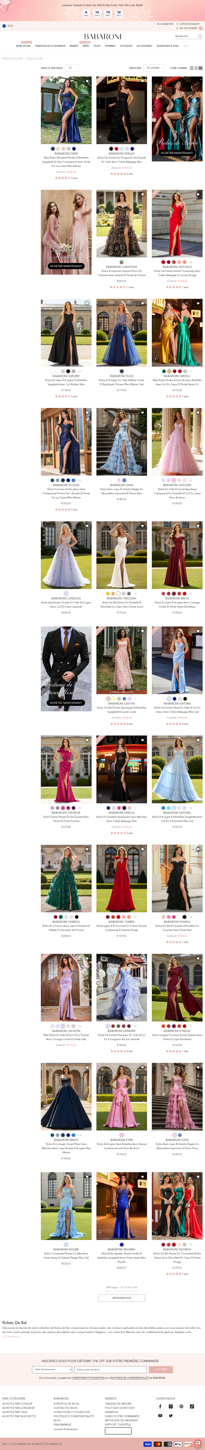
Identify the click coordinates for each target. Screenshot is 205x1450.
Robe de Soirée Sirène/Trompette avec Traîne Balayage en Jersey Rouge (177, 273)
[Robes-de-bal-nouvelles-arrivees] (177, 118)
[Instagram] (171, 1406)
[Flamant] (179, 262)
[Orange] (184, 262)
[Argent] (63, 371)
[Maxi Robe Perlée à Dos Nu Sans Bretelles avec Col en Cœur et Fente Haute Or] (177, 332)
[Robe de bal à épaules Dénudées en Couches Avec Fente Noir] (177, 878)
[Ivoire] (57, 371)
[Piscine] (168, 808)
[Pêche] (179, 1244)
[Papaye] (129, 917)
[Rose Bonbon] (174, 480)
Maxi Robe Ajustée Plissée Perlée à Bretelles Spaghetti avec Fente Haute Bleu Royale (122, 1257)
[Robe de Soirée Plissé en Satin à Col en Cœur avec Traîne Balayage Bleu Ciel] (177, 660)
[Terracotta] (113, 1026)
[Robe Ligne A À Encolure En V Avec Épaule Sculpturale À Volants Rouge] (121, 878)
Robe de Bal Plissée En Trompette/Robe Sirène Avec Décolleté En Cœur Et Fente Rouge (177, 1257)
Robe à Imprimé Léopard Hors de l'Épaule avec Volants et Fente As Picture (122, 273)
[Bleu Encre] (52, 480)
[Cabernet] (129, 1026)
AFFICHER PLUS (121, 1298)
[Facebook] (160, 1406)
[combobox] (186, 36)
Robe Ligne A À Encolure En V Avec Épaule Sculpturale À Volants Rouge (122, 928)
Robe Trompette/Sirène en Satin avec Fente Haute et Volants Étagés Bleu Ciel (66, 1255)
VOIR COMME (178, 68)
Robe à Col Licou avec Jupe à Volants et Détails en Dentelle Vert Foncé (66, 928)
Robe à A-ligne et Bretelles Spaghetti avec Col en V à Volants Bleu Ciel (177, 819)
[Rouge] (116, 149)
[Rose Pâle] (179, 480)
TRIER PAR (135, 68)
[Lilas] (127, 149)
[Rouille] (174, 262)
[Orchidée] (68, 808)
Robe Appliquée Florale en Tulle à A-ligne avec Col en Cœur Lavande (66, 604)
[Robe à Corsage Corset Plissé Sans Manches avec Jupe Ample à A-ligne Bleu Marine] (66, 1097)
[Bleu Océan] (73, 480)
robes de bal (35, 59)
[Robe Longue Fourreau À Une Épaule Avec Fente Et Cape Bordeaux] (177, 987)
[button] (72, 68)
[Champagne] (58, 149)
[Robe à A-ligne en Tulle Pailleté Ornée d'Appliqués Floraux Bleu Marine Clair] (121, 332)
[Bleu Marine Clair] (121, 371)
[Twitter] (171, 1416)
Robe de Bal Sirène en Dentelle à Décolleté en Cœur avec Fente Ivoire (121, 604)
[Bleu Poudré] (57, 480)
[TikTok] (192, 1406)
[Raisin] (73, 808)
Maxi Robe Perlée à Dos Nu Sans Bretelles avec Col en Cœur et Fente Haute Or (177, 382)
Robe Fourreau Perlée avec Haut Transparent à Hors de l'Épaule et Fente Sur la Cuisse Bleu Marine (66, 493)
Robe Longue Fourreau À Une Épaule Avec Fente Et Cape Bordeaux (177, 1037)
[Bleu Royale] (74, 149)
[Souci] (108, 593)
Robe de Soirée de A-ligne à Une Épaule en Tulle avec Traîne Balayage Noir (121, 160)
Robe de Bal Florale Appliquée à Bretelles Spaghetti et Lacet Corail (121, 710)
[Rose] (119, 480)
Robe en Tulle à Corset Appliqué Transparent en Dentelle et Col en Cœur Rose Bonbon (177, 493)
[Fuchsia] (63, 808)
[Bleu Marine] (53, 149)
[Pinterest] (181, 1406)
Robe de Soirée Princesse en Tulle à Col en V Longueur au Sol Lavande (121, 1037)
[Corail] (108, 699)
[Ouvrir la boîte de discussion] (197, 1443)
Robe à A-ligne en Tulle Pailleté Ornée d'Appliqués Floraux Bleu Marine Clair (121, 382)
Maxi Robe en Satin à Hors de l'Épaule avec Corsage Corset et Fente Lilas (66, 1037)
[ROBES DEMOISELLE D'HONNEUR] (66, 232)
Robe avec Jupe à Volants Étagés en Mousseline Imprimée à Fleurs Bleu (121, 491)
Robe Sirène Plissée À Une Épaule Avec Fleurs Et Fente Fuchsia (66, 819)
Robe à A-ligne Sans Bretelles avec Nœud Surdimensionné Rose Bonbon (121, 1146)
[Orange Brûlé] (163, 1026)
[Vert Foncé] (164, 371)
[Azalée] (168, 917)
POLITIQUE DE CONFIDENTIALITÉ (129, 1377)
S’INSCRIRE (161, 1369)
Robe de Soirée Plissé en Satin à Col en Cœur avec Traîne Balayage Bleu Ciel (177, 710)
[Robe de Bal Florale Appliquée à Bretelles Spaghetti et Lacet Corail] (121, 660)
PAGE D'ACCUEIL (12, 59)
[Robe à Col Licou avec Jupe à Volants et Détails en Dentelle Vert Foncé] (66, 878)
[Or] (169, 371)
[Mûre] (168, 593)
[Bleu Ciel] (121, 149)
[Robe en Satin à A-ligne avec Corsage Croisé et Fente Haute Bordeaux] (177, 555)
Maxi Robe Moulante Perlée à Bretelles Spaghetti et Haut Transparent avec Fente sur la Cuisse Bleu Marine (66, 162)
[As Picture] (121, 262)
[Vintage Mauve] (73, 371)
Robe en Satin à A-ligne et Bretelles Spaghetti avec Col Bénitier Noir (66, 382)
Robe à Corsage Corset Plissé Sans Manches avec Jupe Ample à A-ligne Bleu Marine (66, 1148)
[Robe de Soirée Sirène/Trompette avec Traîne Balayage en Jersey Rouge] (177, 223)
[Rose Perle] (184, 480)
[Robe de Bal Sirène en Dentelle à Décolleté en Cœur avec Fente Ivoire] (121, 555)
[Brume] (179, 808)
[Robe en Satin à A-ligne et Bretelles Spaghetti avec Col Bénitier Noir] (66, 332)
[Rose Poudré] (63, 149)
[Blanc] (52, 371)
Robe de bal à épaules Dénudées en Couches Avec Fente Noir (177, 928)
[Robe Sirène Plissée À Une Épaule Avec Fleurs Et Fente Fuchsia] (66, 769)
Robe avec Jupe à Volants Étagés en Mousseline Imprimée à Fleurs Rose (177, 1146)
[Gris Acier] (129, 593)
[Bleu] (124, 480)
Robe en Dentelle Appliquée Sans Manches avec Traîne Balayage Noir (121, 819)
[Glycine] (52, 808)
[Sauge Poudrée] (68, 149)
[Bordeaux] (168, 262)
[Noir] (111, 149)
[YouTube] (160, 1416)
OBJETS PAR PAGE (52, 68)
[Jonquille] (113, 699)
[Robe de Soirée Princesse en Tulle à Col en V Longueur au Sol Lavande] (121, 987)
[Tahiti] (57, 808)
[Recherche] (189, 36)
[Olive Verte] (118, 1026)
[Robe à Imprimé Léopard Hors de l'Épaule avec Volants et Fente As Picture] (121, 223)
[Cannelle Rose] (163, 593)
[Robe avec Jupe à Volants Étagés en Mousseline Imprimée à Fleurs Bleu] (121, 442)
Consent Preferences (66, 1429)
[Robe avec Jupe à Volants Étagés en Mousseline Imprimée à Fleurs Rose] (177, 1097)
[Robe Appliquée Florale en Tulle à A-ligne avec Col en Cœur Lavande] (66, 555)
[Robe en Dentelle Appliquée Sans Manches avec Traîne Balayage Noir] (121, 769)
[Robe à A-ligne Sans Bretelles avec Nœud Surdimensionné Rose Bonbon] (121, 1097)
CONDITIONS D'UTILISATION (88, 1377)
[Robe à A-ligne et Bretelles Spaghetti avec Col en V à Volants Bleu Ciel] (177, 769)
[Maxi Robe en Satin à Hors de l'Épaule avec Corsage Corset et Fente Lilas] (66, 987)
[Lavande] (163, 480)
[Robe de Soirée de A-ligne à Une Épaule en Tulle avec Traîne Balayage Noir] (121, 110)
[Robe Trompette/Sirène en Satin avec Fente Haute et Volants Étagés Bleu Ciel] (66, 1206)
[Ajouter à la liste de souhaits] (87, 81)
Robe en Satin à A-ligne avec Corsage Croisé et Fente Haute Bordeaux (177, 604)
